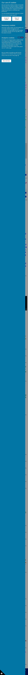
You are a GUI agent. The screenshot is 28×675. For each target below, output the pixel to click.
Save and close (6, 60)
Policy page (14, 55)
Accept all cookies (6, 18)
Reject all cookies (17, 18)
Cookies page (12, 15)
